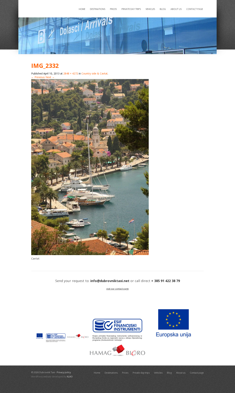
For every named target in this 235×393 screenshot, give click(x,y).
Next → (50, 77)
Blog (163, 9)
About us (176, 9)
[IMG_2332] (90, 254)
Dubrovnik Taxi (51, 8)
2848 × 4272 (70, 73)
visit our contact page (117, 288)
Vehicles (150, 9)
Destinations (97, 9)
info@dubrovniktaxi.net (109, 281)
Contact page (194, 9)
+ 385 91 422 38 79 (165, 281)
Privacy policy (64, 372)
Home (82, 9)
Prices (113, 9)
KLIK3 (70, 376)
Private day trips (131, 9)
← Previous (38, 77)
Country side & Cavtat (95, 73)
